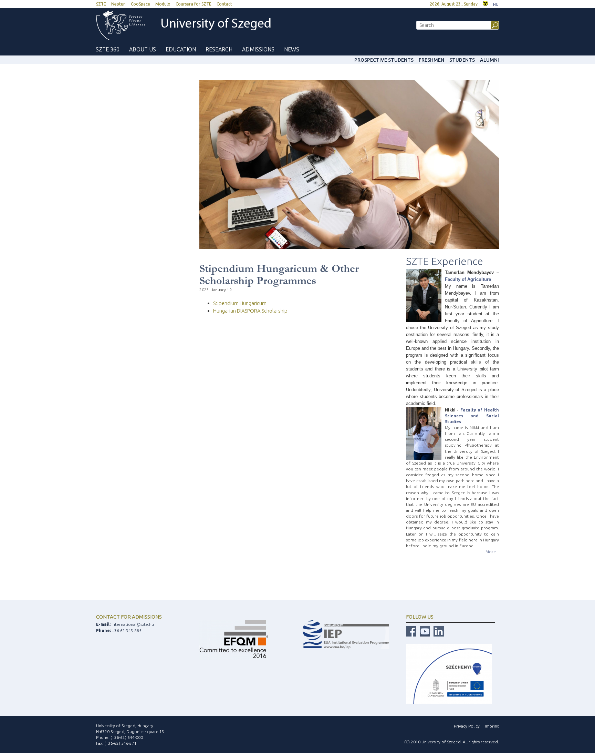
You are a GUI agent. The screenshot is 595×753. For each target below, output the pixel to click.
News (291, 49)
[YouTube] (425, 631)
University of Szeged (215, 24)
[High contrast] (485, 2)
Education (181, 49)
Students (462, 60)
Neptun (118, 4)
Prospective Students (384, 60)
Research (219, 49)
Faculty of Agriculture (468, 279)
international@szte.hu (133, 624)
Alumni (489, 60)
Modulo (162, 4)
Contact (224, 4)
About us (142, 49)
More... (492, 551)
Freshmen (431, 60)
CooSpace (140, 4)
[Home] (120, 25)
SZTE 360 (107, 49)
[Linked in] (439, 631)
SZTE (101, 4)
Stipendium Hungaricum (240, 303)
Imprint (492, 726)
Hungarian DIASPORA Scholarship (250, 311)
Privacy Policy (467, 726)
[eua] (346, 634)
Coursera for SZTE (193, 4)
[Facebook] (411, 631)
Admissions (258, 49)
